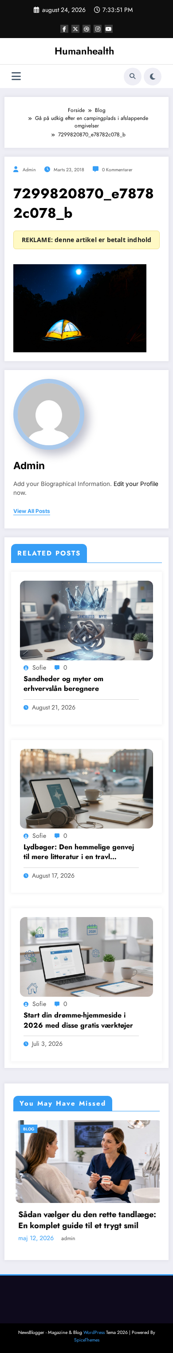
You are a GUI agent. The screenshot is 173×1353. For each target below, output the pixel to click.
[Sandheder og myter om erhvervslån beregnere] (86, 620)
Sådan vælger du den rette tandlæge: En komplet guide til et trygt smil (77, 1220)
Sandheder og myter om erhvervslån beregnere (63, 684)
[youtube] (109, 29)
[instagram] (98, 29)
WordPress (94, 1333)
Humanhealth (84, 51)
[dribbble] (86, 29)
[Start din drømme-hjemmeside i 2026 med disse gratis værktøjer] (86, 956)
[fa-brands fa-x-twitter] (75, 29)
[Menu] (16, 76)
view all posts (31, 511)
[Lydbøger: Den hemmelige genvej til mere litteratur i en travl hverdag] (86, 788)
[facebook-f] (64, 29)
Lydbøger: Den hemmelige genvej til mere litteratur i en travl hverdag (79, 852)
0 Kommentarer (117, 169)
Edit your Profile (136, 483)
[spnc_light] (152, 76)
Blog (18, 1129)
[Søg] (133, 76)
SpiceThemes (86, 1341)
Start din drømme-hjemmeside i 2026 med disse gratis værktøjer (78, 1020)
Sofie (39, 667)
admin (29, 169)
